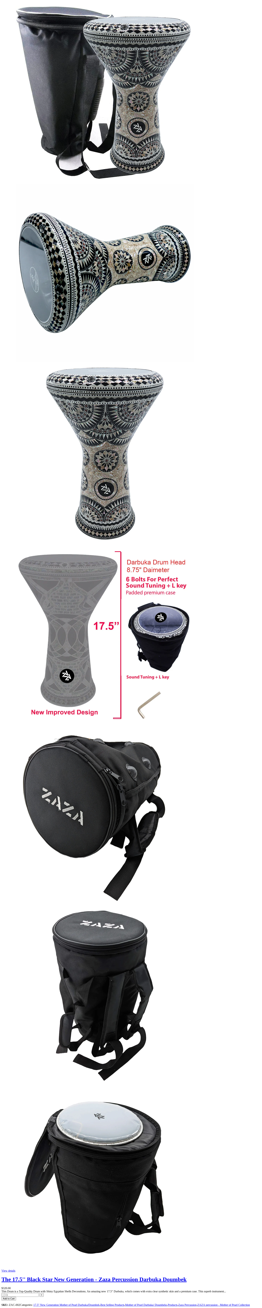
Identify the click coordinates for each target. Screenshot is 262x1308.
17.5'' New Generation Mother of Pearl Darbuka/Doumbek (66, 1304)
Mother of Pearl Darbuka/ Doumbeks (146, 1304)
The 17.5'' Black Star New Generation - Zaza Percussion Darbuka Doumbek (94, 1279)
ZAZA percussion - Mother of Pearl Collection (223, 1304)
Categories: (26, 1304)
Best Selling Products (112, 1304)
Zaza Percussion (187, 1304)
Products (173, 1304)
